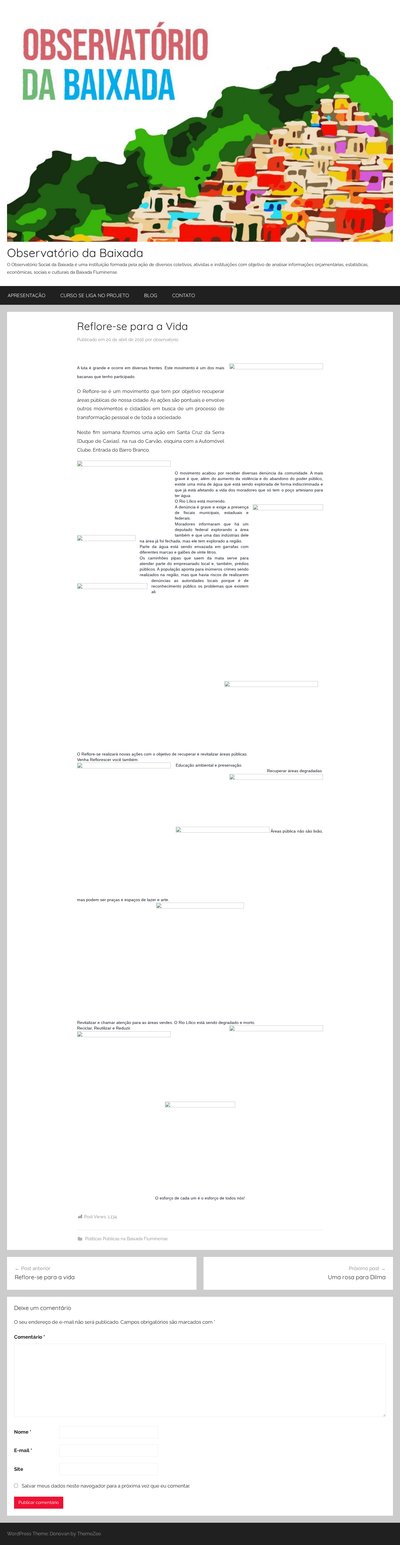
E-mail (23, 1450)
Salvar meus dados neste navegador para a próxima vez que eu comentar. (106, 1486)
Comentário (29, 1337)
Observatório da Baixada (75, 252)
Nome (22, 1432)
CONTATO (183, 295)
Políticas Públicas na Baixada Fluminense (126, 1238)
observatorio (165, 339)
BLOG (150, 295)
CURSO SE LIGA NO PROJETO (94, 295)
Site (18, 1469)
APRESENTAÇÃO (26, 295)
